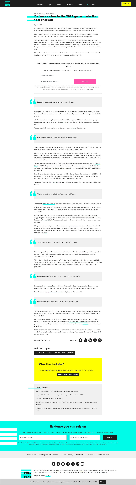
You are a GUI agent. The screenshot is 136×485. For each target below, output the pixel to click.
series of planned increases (59, 168)
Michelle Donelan (72, 147)
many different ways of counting (80, 264)
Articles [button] (40, 5)
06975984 (82, 470)
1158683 (58, 470)
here (45, 232)
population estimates (53, 292)
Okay (102, 482)
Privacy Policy (89, 89)
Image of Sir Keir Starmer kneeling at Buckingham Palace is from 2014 (60, 395)
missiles (85, 324)
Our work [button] (70, 5)
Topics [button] (50, 5)
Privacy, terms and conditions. (99, 472)
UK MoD (48, 476)
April (52, 182)
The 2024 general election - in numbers (49, 398)
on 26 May (83, 252)
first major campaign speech (87, 215)
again (59, 182)
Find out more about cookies (88, 482)
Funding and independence (48, 455)
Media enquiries (103, 455)
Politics (71, 353)
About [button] (80, 5)
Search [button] (91, 5)
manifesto (61, 311)
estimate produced (42, 313)
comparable (76, 226)
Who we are (31, 455)
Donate (126, 3)
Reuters (77, 319)
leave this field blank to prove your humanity (8, 423)
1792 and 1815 (46, 220)
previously (65, 122)
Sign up (85, 81)
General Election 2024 (56, 353)
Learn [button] (59, 5)
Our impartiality (67, 455)
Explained (40, 353)
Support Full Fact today (68, 374)
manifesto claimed (49, 204)
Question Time (50, 286)
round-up (71, 128)
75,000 (48, 264)
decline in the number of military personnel (50, 207)
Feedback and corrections (85, 455)
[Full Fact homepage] (7, 3)
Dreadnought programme (78, 321)
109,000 (99, 262)
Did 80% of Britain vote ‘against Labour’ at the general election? (58, 391)
